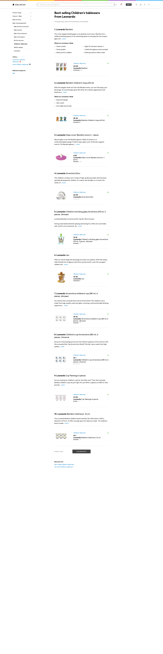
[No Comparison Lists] (140, 4)
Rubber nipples (18, 47)
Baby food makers (19, 37)
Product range (17, 13)
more (64, 39)
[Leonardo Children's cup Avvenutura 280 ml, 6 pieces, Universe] (81, 359)
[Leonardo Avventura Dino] (81, 195)
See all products (81, 451)
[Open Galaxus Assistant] (136, 4)
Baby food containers (20, 33)
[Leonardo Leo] (81, 277)
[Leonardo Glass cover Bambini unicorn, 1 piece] (81, 157)
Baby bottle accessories (21, 26)
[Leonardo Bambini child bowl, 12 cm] (81, 436)
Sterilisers (17, 51)
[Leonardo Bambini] (81, 66)
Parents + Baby (17, 16)
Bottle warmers (19, 40)
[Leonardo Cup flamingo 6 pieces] (81, 397)
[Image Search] (114, 4)
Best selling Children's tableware (64, 464)
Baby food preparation (19, 23)
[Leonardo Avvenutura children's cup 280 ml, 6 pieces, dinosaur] (81, 318)
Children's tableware (20, 44)
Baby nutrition (17, 20)
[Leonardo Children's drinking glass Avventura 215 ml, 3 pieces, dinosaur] (81, 238)
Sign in (129, 4)
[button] (89, 22)
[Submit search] (38, 4)
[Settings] (121, 4)
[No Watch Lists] (144, 4)
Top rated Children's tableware (63, 467)
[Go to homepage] (19, 4)
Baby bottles (18, 30)
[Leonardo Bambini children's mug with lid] (81, 118)
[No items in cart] (148, 4)
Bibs (14, 73)
